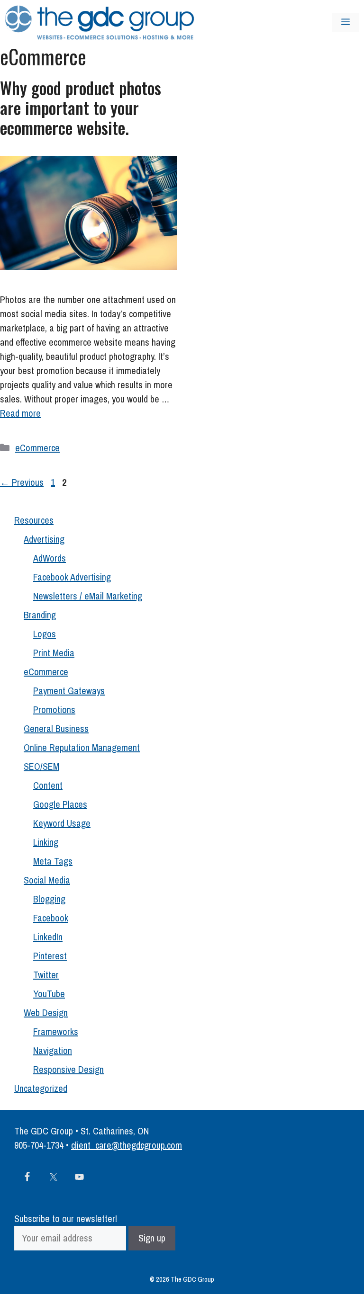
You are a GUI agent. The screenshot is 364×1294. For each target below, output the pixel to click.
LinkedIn (48, 936)
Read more (20, 413)
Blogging (49, 898)
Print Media (53, 652)
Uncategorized (40, 1088)
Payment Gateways (69, 690)
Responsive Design (68, 1069)
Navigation (52, 1050)
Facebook (50, 917)
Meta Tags (53, 861)
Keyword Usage (62, 823)
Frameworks (55, 1031)
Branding (40, 614)
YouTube (49, 993)
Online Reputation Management (82, 747)
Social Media (47, 880)
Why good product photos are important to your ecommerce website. (80, 107)
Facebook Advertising (72, 577)
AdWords (49, 558)
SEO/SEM (41, 766)
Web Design (46, 1012)
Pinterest (50, 955)
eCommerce (37, 447)
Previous (22, 482)
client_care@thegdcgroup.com (126, 1145)
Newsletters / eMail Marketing (87, 595)
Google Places (60, 804)
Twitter (46, 974)
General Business (56, 728)
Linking (45, 842)
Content (48, 785)
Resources (34, 520)
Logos (44, 633)
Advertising (44, 539)
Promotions (54, 709)
